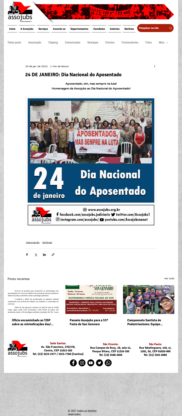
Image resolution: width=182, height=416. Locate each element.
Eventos (109, 42)
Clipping (53, 42)
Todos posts (14, 42)
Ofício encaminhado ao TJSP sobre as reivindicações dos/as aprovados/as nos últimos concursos (33, 322)
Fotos (148, 42)
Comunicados (72, 42)
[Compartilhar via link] (53, 254)
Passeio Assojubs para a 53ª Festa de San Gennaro (89, 322)
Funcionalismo (130, 42)
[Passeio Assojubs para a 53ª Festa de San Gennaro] (91, 299)
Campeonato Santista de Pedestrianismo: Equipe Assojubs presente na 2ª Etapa (148, 322)
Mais (161, 42)
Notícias (47, 242)
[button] (27, 28)
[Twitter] (99, 362)
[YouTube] (90, 362)
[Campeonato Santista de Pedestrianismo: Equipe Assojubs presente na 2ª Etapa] (148, 299)
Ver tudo (169, 278)
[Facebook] (73, 362)
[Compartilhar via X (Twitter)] (35, 254)
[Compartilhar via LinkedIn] (44, 254)
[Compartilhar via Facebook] (27, 254)
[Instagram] (82, 362)
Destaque (92, 42)
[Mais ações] (154, 66)
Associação (34, 42)
